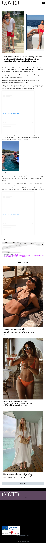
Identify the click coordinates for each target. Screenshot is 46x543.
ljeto (27, 255)
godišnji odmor (20, 255)
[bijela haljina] (23, 411)
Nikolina (16, 254)
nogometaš (41, 255)
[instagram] (26, 498)
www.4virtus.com (26, 541)
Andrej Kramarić (9, 255)
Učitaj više (23, 483)
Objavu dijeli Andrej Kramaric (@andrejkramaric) (18, 131)
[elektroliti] (23, 339)
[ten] (23, 266)
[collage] (23, 11)
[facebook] (20, 498)
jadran (24, 255)
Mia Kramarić (36, 255)
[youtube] (23, 498)
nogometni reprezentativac (9, 256)
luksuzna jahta (30, 255)
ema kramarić (14, 255)
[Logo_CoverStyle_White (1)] (11, 492)
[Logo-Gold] (11, 1)
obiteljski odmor (17, 256)
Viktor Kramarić (23, 256)
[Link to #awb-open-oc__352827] (41, 2)
